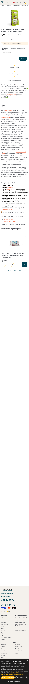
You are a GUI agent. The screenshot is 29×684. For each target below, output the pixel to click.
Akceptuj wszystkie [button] (8, 677)
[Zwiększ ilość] (12, 265)
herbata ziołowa (11, 94)
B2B (2, 618)
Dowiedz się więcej (14, 672)
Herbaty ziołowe (8, 219)
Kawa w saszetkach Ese (21, 628)
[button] (14, 674)
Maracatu (3, 644)
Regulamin (3, 635)
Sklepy (2, 628)
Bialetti (17, 653)
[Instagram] (10, 605)
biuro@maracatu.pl (6, 209)
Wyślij (23, 58)
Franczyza (3, 622)
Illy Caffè (3, 651)
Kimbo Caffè (4, 653)
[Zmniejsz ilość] (4, 265)
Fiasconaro (3, 648)
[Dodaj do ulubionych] (12, 40)
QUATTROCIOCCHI (20, 651)
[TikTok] (2, 605)
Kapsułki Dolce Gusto (20, 630)
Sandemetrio (19, 85)
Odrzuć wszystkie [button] (21, 677)
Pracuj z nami (4, 620)
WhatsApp (6, 596)
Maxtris (17, 648)
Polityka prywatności (6, 637)
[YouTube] (6, 605)
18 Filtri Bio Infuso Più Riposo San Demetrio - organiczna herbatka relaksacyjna (13, 255)
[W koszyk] (24, 264)
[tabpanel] (14, 250)
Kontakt (3, 630)
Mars (2, 657)
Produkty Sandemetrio (9, 221)
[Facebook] (14, 605)
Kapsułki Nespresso (20, 622)
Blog (2, 632)
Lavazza (3, 655)
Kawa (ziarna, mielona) (21, 618)
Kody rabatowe (4, 624)
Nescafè (17, 644)
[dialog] (14, 671)
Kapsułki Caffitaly (19, 620)
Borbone (3, 646)
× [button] (27, 660)
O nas (2, 626)
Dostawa (3, 639)
